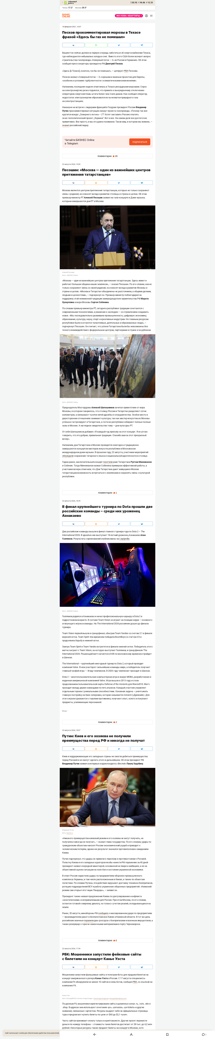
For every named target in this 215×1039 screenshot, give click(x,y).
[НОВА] (128, 15)
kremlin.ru (69, 833)
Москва (78, 8)
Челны (65, 8)
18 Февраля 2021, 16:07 (71, 27)
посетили (108, 462)
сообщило (103, 913)
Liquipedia (124, 538)
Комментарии (107, 156)
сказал (65, 125)
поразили (89, 920)
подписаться (140, 141)
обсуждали (68, 456)
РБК (126, 71)
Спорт (64, 711)
